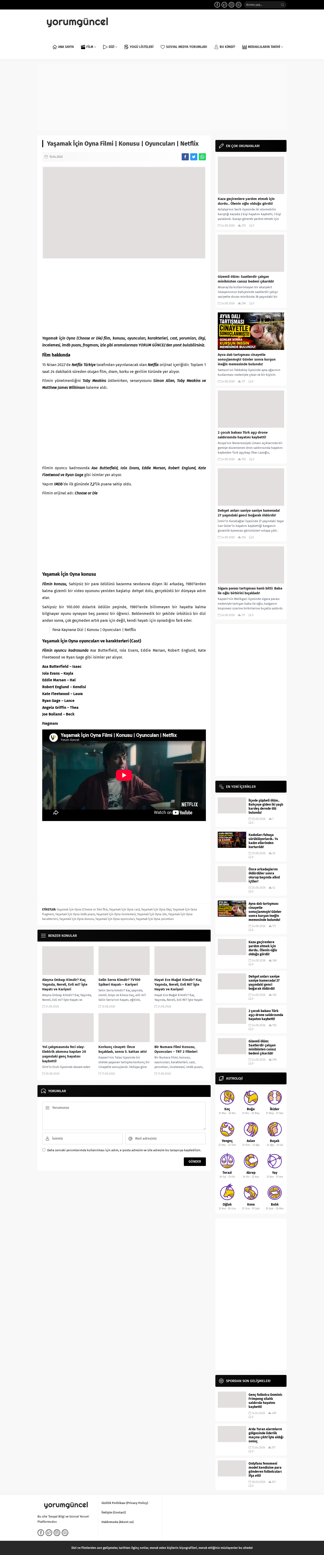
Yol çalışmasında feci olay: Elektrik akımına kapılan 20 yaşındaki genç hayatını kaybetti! (64, 1054)
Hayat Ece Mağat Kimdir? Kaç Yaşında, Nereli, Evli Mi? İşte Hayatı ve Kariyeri (178, 984)
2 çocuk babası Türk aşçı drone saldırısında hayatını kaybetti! (243, 434)
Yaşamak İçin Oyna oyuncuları (114, 919)
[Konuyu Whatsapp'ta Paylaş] (202, 156)
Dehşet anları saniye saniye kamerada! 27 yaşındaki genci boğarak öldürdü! (249, 512)
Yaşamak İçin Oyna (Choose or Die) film (82, 909)
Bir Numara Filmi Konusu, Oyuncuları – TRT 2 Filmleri (175, 1049)
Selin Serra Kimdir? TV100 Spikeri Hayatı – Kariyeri (119, 982)
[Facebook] (217, 5)
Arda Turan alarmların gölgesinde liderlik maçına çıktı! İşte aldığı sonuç (266, 1435)
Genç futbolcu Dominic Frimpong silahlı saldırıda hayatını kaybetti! (265, 1401)
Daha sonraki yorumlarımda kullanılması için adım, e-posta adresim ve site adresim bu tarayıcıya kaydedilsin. (124, 1150)
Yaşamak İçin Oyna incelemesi (116, 914)
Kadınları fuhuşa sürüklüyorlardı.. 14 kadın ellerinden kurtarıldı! (263, 841)
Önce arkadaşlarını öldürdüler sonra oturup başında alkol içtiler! (264, 875)
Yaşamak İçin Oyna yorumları (155, 919)
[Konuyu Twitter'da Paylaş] (193, 156)
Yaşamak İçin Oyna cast (124, 909)
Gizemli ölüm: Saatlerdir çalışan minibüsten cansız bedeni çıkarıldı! (246, 278)
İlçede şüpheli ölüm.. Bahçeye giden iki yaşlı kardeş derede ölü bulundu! (266, 806)
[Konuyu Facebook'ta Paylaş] (185, 156)
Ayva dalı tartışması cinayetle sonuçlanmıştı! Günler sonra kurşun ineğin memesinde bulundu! (247, 359)
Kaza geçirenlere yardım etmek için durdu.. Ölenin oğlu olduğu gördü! (246, 201)
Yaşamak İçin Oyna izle (152, 914)
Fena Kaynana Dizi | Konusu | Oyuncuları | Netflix (94, 629)
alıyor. (117, 657)
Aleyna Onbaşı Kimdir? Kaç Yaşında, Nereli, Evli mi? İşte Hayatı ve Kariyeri (64, 984)
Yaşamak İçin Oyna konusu (76, 919)
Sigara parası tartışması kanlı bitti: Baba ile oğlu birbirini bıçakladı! (250, 590)
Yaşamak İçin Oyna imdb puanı (75, 914)
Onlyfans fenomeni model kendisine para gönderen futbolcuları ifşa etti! (265, 1470)
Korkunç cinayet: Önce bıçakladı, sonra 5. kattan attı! (122, 1049)
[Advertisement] (162, 97)
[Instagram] (231, 5)
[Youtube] (238, 5)
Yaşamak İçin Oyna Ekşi (156, 909)
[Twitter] (224, 5)
